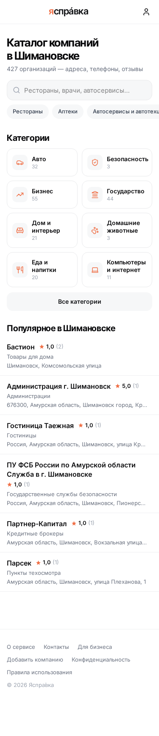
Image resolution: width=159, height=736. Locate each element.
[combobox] (79, 90)
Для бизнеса (95, 646)
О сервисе (21, 646)
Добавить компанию (35, 659)
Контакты (56, 646)
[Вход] (146, 12)
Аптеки (68, 111)
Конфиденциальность (101, 659)
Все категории (79, 301)
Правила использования (39, 672)
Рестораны (28, 111)
